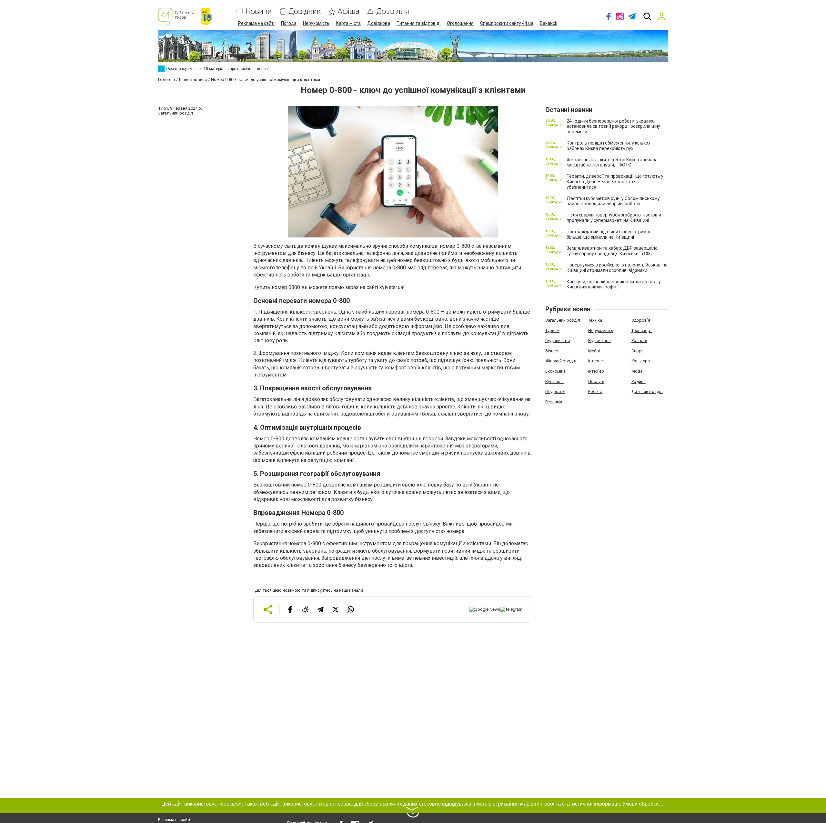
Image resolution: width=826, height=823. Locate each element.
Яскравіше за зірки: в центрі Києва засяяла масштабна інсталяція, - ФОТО (612, 162)
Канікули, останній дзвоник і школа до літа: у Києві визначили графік (614, 284)
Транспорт (641, 330)
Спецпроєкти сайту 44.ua (506, 23)
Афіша (348, 11)
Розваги (639, 340)
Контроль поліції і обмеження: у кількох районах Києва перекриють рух (608, 145)
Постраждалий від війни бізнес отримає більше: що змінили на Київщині (609, 234)
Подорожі (555, 391)
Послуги (596, 381)
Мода (636, 371)
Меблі (594, 350)
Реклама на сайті (256, 23)
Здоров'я (640, 320)
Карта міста (348, 23)
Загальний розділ (562, 320)
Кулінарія (554, 381)
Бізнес (551, 350)
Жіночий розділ (560, 360)
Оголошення (460, 23)
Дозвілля (392, 11)
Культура (640, 360)
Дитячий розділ (647, 391)
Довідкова (378, 23)
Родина (638, 381)
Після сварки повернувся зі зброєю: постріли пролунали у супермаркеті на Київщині (614, 217)
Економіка (555, 371)
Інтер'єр (596, 371)
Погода (289, 23)
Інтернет (596, 360)
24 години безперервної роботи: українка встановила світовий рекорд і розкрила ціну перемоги (613, 126)
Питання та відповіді (418, 23)
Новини (259, 11)
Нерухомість (316, 23)
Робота (595, 391)
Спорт (637, 350)
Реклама (553, 401)
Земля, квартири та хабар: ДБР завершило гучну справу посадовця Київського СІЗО (612, 251)
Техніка (595, 320)
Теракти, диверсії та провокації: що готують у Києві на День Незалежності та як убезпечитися (615, 182)
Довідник (304, 11)
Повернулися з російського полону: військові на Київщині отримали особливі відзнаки (617, 267)
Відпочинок (599, 340)
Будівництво (557, 340)
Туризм (552, 330)
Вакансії (548, 23)
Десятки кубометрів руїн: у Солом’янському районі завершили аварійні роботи (613, 201)
